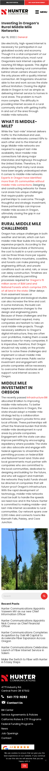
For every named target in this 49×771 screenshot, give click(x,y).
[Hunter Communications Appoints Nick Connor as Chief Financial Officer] (24, 623)
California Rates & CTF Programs (21, 719)
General (22, 37)
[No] (45, 760)
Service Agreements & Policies (19, 714)
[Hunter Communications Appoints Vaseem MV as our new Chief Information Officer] (24, 611)
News (4, 728)
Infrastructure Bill (37, 397)
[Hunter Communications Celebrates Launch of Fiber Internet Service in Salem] (24, 650)
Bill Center (7, 710)
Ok (24, 765)
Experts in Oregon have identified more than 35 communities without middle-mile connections (22, 181)
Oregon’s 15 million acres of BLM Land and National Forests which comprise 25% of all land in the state (24, 285)
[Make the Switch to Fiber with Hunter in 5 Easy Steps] (24, 660)
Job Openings (9, 733)
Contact (6, 738)
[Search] (44, 596)
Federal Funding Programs (17, 724)
